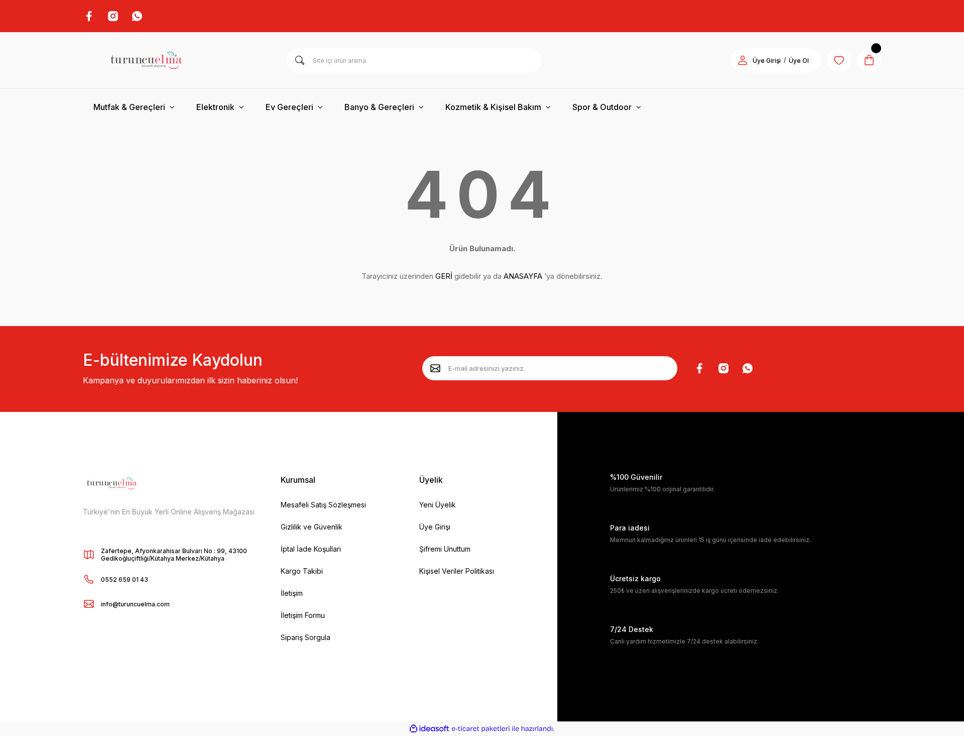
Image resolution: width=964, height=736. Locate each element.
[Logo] (146, 60)
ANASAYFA (523, 276)
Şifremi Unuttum (444, 549)
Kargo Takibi (302, 571)
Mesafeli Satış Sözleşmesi (323, 504)
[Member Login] (743, 60)
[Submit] (435, 368)
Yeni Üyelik (437, 504)
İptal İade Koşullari (311, 549)
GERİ (443, 276)
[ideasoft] (429, 728)
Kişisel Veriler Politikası (456, 571)
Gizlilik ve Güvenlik (311, 526)
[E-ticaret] (480, 728)
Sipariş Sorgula (305, 637)
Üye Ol (799, 60)
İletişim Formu (303, 615)
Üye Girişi (767, 60)
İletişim (292, 593)
